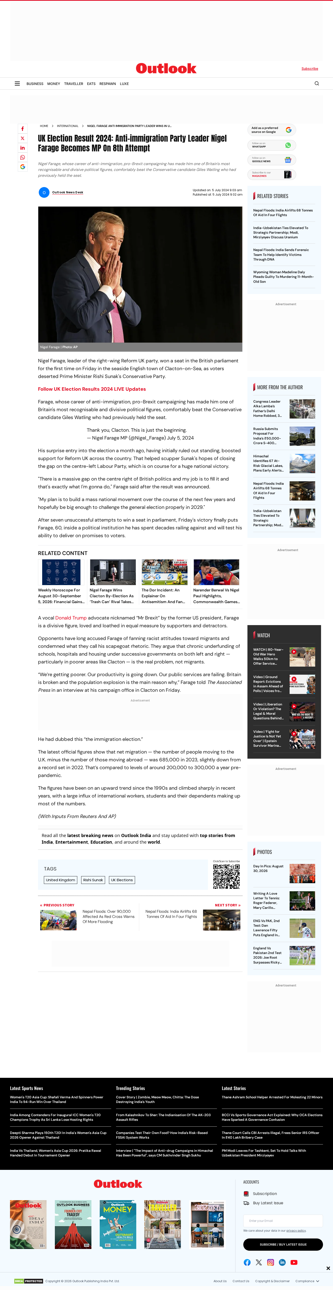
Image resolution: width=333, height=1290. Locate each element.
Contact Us (241, 1281)
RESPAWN (107, 84)
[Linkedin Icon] (282, 1262)
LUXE (124, 84)
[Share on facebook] (22, 128)
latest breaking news (90, 835)
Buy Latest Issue (268, 1203)
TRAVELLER (73, 84)
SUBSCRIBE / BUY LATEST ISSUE (283, 1244)
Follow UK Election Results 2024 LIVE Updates (92, 389)
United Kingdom (60, 879)
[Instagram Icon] (270, 1262)
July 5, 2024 (180, 438)
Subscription (265, 1193)
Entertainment (71, 842)
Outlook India (136, 835)
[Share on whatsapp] (22, 157)
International (67, 126)
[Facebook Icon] (247, 1262)
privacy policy (296, 1230)
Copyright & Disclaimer (272, 1281)
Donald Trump (71, 618)
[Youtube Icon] (294, 1262)
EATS (91, 84)
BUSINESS (35, 84)
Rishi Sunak (93, 879)
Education (101, 842)
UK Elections (122, 879)
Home (44, 126)
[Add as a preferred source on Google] (22, 166)
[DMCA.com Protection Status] (28, 1281)
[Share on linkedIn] (22, 147)
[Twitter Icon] (259, 1262)
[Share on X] (22, 138)
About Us (220, 1281)
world (154, 842)
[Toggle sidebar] (17, 83)
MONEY (53, 84)
